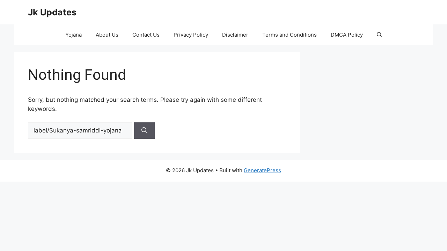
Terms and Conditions (289, 34)
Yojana (73, 34)
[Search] (144, 130)
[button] (379, 34)
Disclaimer (235, 34)
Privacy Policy (191, 34)
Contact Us (146, 34)
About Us (107, 34)
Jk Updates (52, 12)
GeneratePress (262, 170)
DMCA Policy (347, 34)
